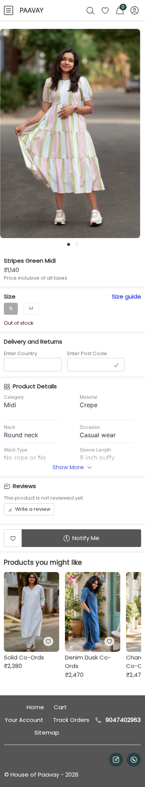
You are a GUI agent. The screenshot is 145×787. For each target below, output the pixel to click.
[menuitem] (8, 10)
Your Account (24, 720)
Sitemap (46, 732)
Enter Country (20, 353)
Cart (60, 707)
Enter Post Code (87, 353)
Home (35, 707)
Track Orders (71, 720)
